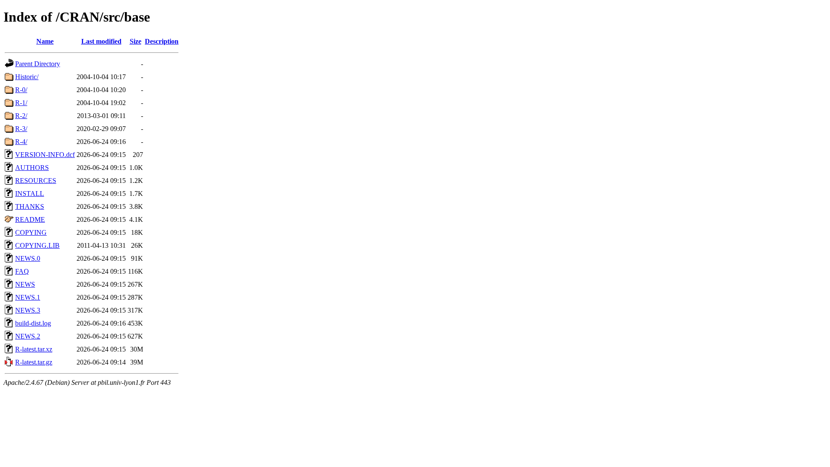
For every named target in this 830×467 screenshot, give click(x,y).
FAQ (22, 271)
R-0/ (21, 89)
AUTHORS (32, 167)
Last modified (101, 41)
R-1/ (21, 102)
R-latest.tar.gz (33, 362)
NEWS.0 (27, 258)
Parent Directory (37, 63)
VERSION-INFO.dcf (45, 154)
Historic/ (26, 76)
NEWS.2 (27, 336)
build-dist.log (33, 323)
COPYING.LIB (37, 245)
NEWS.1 (27, 297)
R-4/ (21, 141)
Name (45, 41)
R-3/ (21, 128)
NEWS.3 (27, 310)
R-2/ (21, 115)
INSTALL (29, 193)
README (30, 219)
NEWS (25, 284)
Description (162, 41)
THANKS (29, 206)
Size (135, 41)
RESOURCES (35, 180)
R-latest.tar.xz (33, 349)
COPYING (31, 232)
